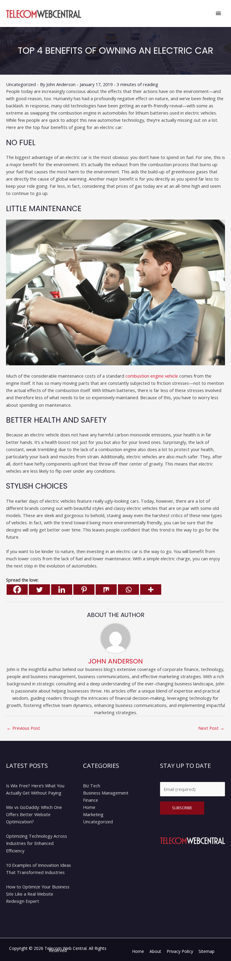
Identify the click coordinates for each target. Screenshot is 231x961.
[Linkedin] (61, 589)
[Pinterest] (83, 589)
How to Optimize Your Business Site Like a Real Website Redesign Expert (37, 894)
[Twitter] (39, 589)
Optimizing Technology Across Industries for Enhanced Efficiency (36, 843)
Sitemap (206, 951)
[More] (150, 589)
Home (89, 807)
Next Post (211, 728)
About (155, 951)
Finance (90, 800)
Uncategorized (21, 84)
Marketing (93, 814)
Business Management (105, 793)
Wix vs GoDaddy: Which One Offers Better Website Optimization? (34, 814)
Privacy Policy (180, 951)
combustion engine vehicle (151, 376)
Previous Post (23, 728)
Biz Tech (91, 786)
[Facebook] (17, 589)
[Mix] (106, 589)
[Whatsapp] (128, 589)
